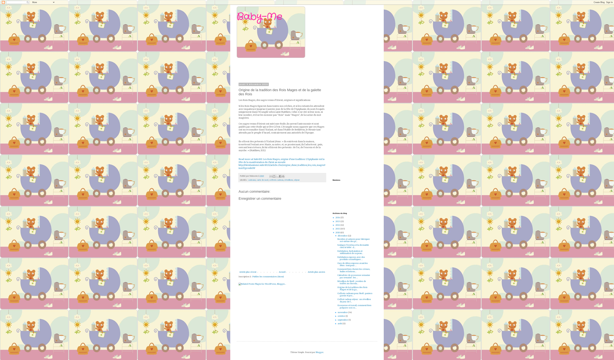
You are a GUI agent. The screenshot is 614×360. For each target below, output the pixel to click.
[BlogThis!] (274, 176)
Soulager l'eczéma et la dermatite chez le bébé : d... (353, 246)
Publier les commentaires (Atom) (268, 276)
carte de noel (262, 180)
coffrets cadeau (276, 180)
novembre (343, 312)
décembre (343, 236)
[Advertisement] (299, 70)
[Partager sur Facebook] (280, 176)
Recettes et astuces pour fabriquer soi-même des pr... (353, 240)
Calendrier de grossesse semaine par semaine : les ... (353, 276)
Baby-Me (259, 17)
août (340, 323)
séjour (297, 180)
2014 (337, 217)
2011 (337, 228)
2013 (337, 221)
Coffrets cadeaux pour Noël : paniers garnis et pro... (354, 294)
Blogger (319, 352)
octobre (342, 316)
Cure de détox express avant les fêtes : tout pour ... (352, 264)
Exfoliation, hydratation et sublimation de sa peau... (350, 252)
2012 (337, 225)
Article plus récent (247, 272)
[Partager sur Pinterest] (283, 176)
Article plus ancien (316, 272)
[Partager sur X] (277, 176)
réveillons (288, 180)
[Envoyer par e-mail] (271, 176)
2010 (337, 232)
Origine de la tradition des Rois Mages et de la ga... (352, 288)
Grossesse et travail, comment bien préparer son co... (354, 306)
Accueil (282, 272)
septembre (343, 320)
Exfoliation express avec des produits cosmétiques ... (351, 258)
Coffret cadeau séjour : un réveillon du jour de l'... (354, 300)
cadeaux (252, 180)
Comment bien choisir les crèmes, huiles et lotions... (353, 270)
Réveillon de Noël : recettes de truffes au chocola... (351, 282)
